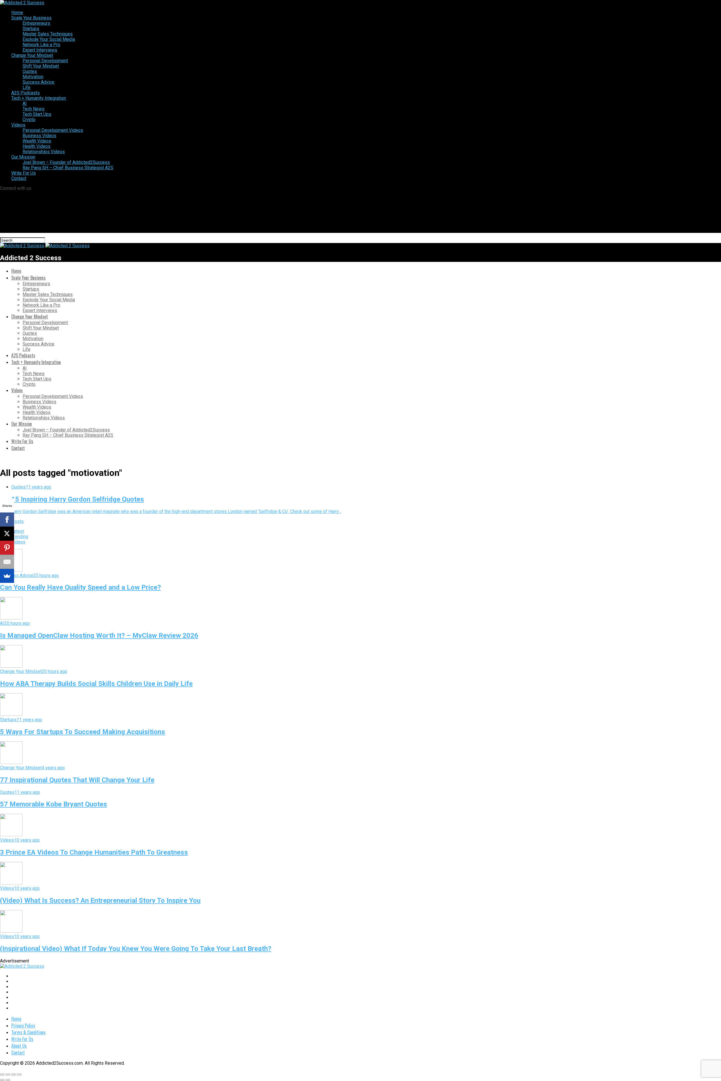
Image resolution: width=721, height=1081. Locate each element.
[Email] (7, 562)
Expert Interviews (40, 50)
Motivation (33, 76)
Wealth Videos (37, 141)
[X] (7, 534)
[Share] (8, 1074)
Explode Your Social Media (49, 39)
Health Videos (36, 146)
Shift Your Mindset (41, 66)
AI (25, 103)
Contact (18, 178)
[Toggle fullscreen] (13, 1074)
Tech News (33, 109)
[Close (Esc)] (2, 1074)
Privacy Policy (23, 1025)
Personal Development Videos (53, 130)
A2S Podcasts (25, 92)
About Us (19, 1045)
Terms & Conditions (28, 1032)
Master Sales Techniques (48, 34)
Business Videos (39, 135)
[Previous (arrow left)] (2, 1080)
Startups (31, 28)
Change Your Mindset (32, 55)
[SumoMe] (7, 576)
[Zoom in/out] (19, 1074)
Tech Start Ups (37, 114)
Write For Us (23, 173)
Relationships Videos (44, 151)
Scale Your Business (31, 18)
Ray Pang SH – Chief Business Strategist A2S (68, 167)
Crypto (29, 119)
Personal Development (45, 60)
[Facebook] (7, 519)
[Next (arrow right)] (8, 1080)
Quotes (30, 71)
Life (26, 87)
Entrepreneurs (36, 23)
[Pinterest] (7, 548)
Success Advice (38, 82)
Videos (18, 125)
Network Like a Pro (41, 44)
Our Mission (23, 157)
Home (17, 12)
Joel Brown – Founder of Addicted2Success (66, 162)
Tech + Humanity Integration (38, 98)
